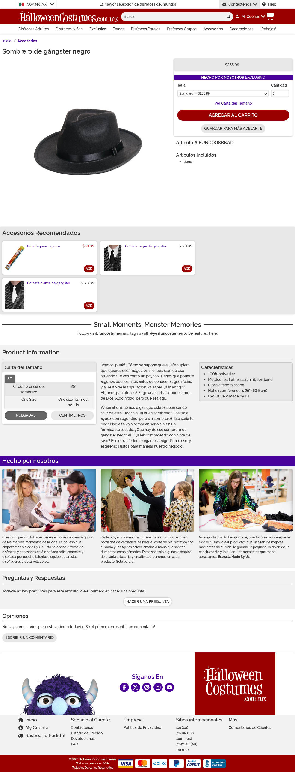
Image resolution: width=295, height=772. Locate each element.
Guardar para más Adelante (233, 128)
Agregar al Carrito (233, 115)
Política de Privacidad (142, 727)
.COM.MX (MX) (37, 4)
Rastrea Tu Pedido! (45, 735)
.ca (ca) (182, 727)
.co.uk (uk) (185, 733)
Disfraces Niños (69, 29)
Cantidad (279, 85)
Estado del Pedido (87, 733)
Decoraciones (241, 29)
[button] (250, 16)
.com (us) (184, 738)
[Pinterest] (146, 687)
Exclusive (97, 29)
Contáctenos (239, 4)
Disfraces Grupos (182, 29)
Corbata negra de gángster (145, 246)
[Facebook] (124, 687)
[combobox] (172, 16)
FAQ (74, 744)
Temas (118, 29)
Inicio (31, 720)
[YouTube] (169, 687)
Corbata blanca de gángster (48, 283)
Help (272, 4)
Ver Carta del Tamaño (233, 103)
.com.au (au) (186, 744)
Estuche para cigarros (43, 246)
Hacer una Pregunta (147, 601)
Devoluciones (83, 738)
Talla (181, 85)
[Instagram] (158, 687)
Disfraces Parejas (145, 29)
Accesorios (213, 29)
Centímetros (72, 415)
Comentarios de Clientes (250, 727)
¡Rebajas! (268, 29)
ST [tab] (9, 379)
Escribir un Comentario (29, 637)
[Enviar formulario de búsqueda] (228, 16)
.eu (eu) (182, 750)
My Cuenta (36, 727)
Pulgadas (26, 415)
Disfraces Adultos (33, 29)
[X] (135, 687)
